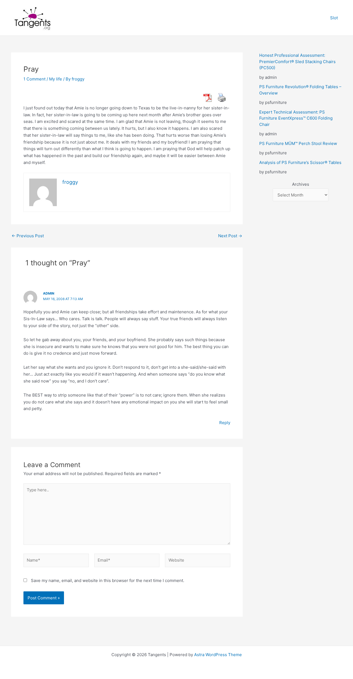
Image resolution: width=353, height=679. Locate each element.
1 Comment (34, 79)
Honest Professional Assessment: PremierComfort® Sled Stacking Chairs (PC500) (297, 61)
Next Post (230, 236)
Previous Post (28, 236)
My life (55, 79)
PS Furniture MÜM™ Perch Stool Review (298, 143)
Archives (300, 184)
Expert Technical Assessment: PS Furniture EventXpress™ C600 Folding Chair (296, 118)
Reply (224, 422)
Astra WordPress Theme (218, 654)
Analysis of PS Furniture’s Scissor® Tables (300, 162)
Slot (334, 17)
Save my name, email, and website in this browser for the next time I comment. (107, 580)
